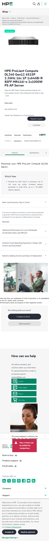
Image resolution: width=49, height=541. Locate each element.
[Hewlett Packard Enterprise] (7, 3)
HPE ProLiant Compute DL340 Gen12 (12, 20)
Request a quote (36, 119)
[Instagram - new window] (14, 481)
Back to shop (5, 18)
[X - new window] (9, 481)
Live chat (20, 381)
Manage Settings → (10, 537)
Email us (20, 394)
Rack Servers (21, 18)
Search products (24, 323)
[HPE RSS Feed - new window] (33, 481)
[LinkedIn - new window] (4, 481)
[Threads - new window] (19, 481)
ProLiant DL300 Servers (32, 18)
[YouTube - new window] (28, 481)
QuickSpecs (8, 135)
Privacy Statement (13, 527)
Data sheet (17, 135)
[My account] (38, 3)
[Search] (34, 3)
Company (7, 488)
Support (6, 495)
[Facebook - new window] (24, 481)
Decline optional (28, 532)
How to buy (21, 400)
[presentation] (46, 153)
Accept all (9, 532)
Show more (8, 103)
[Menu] (45, 3)
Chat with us (18, 141)
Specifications (27, 135)
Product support (22, 387)
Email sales (7, 466)
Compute (13, 18)
